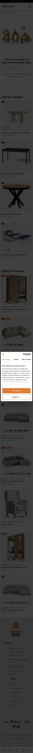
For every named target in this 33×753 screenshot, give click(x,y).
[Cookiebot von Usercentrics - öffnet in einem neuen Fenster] (23, 354)
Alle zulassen (16, 391)
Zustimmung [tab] (6, 359)
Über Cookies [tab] (26, 359)
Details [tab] (16, 359)
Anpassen (15, 397)
